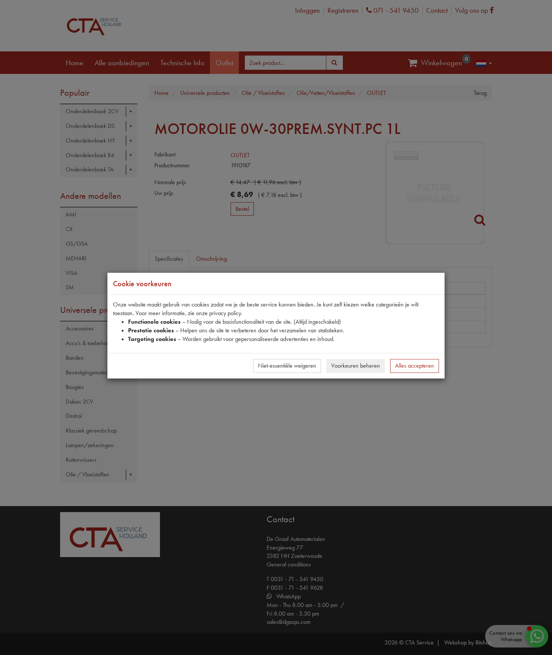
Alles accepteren (414, 366)
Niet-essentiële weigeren (287, 366)
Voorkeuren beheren (355, 366)
